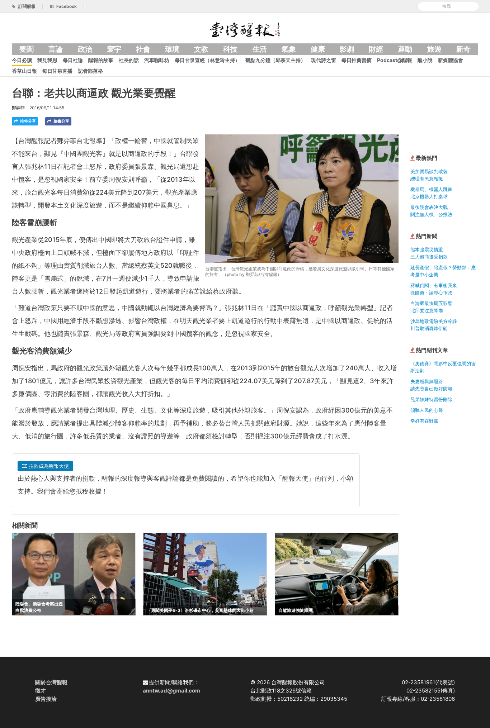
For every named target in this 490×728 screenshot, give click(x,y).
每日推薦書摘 (356, 60)
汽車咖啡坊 (156, 60)
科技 (230, 49)
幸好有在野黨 (424, 421)
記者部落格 (90, 71)
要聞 (26, 49)
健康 (318, 49)
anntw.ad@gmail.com (171, 690)
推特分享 (27, 121)
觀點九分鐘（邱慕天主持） (275, 60)
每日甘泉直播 (57, 71)
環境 (172, 49)
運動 (405, 49)
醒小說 (425, 60)
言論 (55, 49)
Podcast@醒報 (394, 60)
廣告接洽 (46, 698)
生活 (260, 49)
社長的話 (129, 60)
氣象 (289, 49)
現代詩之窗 (323, 60)
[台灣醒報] (245, 28)
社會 (143, 49)
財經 (376, 49)
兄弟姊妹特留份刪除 (431, 399)
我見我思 (47, 60)
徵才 (40, 690)
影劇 (347, 49)
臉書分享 (60, 121)
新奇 (463, 49)
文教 (201, 49)
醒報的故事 (100, 60)
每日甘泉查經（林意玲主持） (207, 60)
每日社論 (73, 60)
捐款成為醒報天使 (48, 466)
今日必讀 (22, 60)
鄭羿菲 (18, 107)
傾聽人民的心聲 (426, 410)
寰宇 (114, 49)
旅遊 (434, 49)
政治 (85, 49)
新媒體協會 (450, 60)
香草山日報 (24, 71)
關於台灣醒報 (51, 682)
